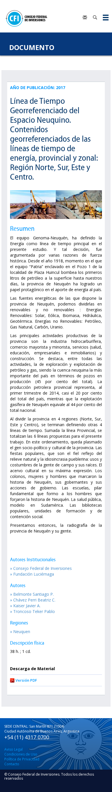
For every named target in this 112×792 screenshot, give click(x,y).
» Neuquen (20, 631)
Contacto (11, 764)
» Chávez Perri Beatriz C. (32, 600)
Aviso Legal (13, 749)
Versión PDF (26, 680)
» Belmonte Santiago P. (32, 594)
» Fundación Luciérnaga (32, 574)
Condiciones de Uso (20, 754)
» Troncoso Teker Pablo (32, 611)
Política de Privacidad (21, 759)
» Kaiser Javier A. (25, 605)
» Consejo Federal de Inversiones (41, 568)
